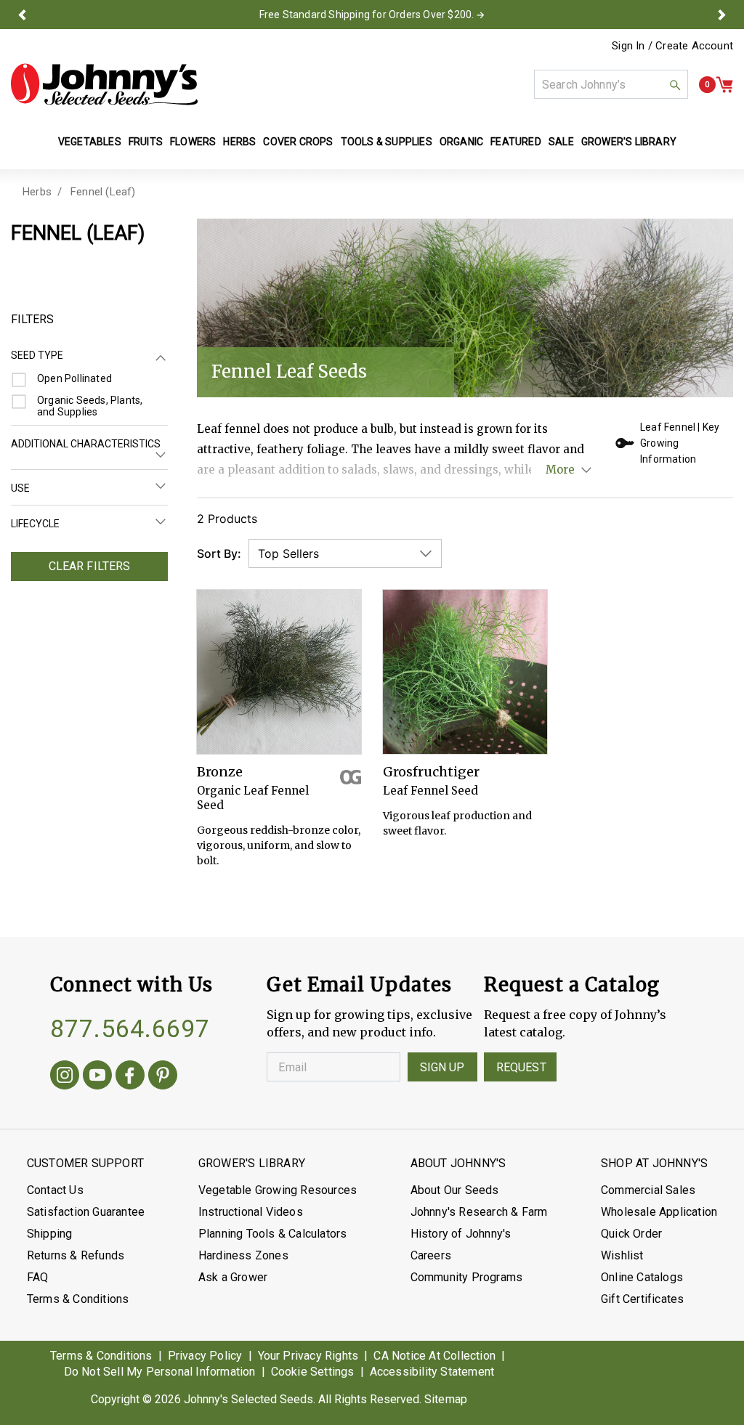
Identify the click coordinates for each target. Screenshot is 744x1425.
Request (521, 1067)
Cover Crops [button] (298, 141)
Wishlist (622, 1255)
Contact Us (55, 1190)
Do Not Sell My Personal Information (160, 1372)
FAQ (38, 1277)
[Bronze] (279, 672)
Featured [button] (515, 141)
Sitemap (445, 1399)
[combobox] (611, 84)
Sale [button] (561, 141)
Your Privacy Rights (308, 1356)
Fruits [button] (146, 141)
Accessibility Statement (432, 1372)
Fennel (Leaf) (103, 191)
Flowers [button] (193, 141)
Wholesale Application (659, 1212)
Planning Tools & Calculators (272, 1234)
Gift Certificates (642, 1299)
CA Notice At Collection (434, 1356)
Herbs (37, 191)
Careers (431, 1255)
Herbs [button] (239, 141)
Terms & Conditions (78, 1299)
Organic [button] (461, 141)
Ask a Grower (232, 1277)
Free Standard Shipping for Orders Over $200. (366, 14)
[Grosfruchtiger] (465, 672)
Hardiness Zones (243, 1255)
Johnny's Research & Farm (479, 1212)
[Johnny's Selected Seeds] (104, 84)
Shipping (50, 1234)
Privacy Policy (205, 1356)
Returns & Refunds (75, 1255)
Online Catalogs (642, 1277)
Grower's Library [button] (630, 141)
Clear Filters (90, 566)
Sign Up (442, 1067)
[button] (22, 14)
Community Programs (467, 1277)
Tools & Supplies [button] (386, 141)
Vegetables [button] (89, 141)
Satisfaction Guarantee (86, 1212)
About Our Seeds (455, 1190)
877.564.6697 (130, 1028)
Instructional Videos (250, 1212)
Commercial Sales (648, 1190)
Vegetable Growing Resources (277, 1190)
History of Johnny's (461, 1234)
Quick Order (631, 1234)
